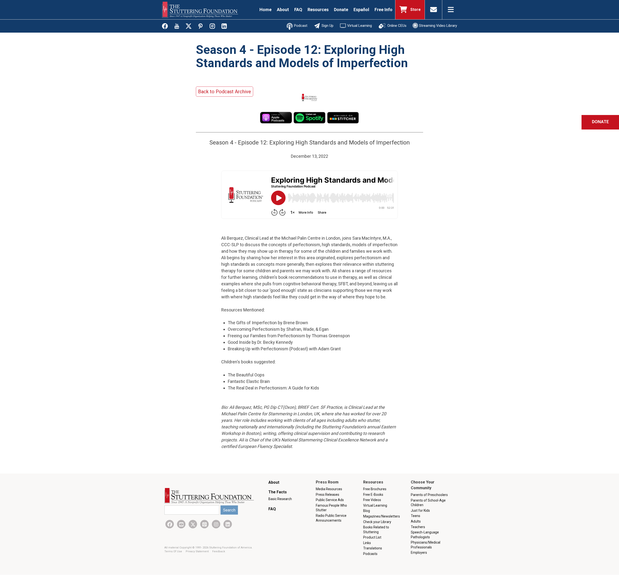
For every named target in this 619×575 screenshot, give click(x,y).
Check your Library (377, 522)
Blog (366, 511)
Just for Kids (420, 510)
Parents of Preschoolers (429, 495)
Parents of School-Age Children (428, 502)
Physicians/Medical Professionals (425, 544)
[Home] (200, 9)
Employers (419, 552)
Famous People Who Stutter (331, 507)
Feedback (218, 551)
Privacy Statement (197, 551)
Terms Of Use (173, 551)
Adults (416, 521)
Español (361, 9)
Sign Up (327, 25)
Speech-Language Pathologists (425, 534)
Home (265, 9)
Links (367, 543)
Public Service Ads (330, 500)
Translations (372, 548)
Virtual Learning (359, 25)
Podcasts (370, 554)
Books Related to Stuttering (376, 529)
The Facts (277, 492)
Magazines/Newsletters (381, 516)
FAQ (298, 9)
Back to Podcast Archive (224, 91)
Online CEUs (396, 25)
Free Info (383, 9)
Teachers (418, 527)
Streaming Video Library (438, 25)
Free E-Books (373, 494)
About (283, 9)
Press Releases (327, 494)
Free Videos (372, 500)
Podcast (300, 25)
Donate (341, 9)
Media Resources (329, 489)
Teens (415, 516)
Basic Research (280, 499)
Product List (372, 537)
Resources (318, 9)
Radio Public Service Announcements (331, 518)
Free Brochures (374, 489)
